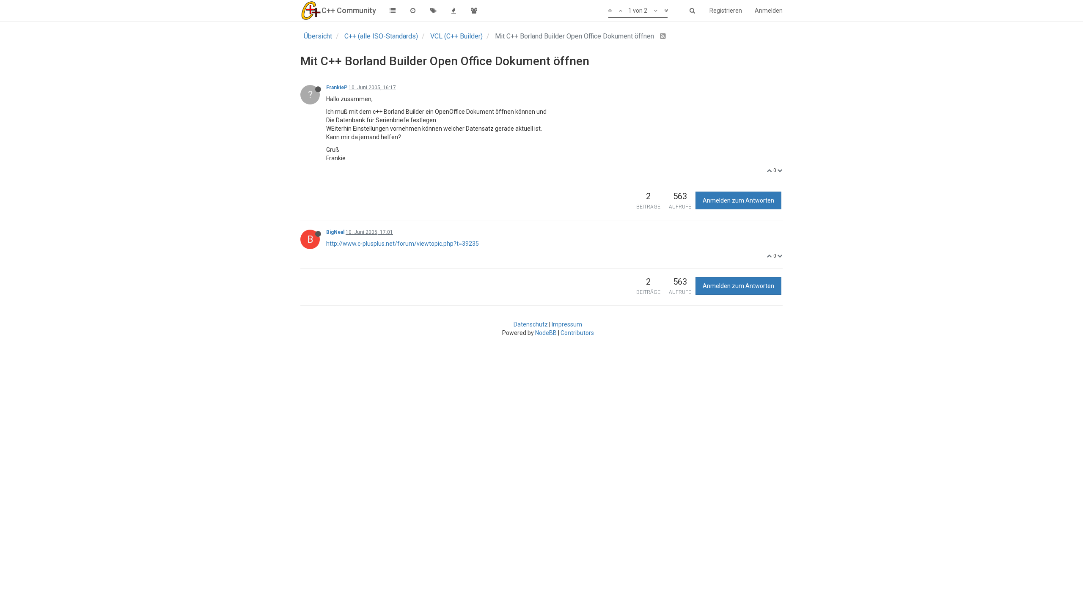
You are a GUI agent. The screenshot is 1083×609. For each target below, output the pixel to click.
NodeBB (546, 332)
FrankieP (336, 88)
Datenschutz (531, 324)
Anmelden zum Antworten (738, 200)
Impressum (567, 324)
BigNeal (335, 232)
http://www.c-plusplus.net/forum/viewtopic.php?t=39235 (402, 243)
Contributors (577, 332)
